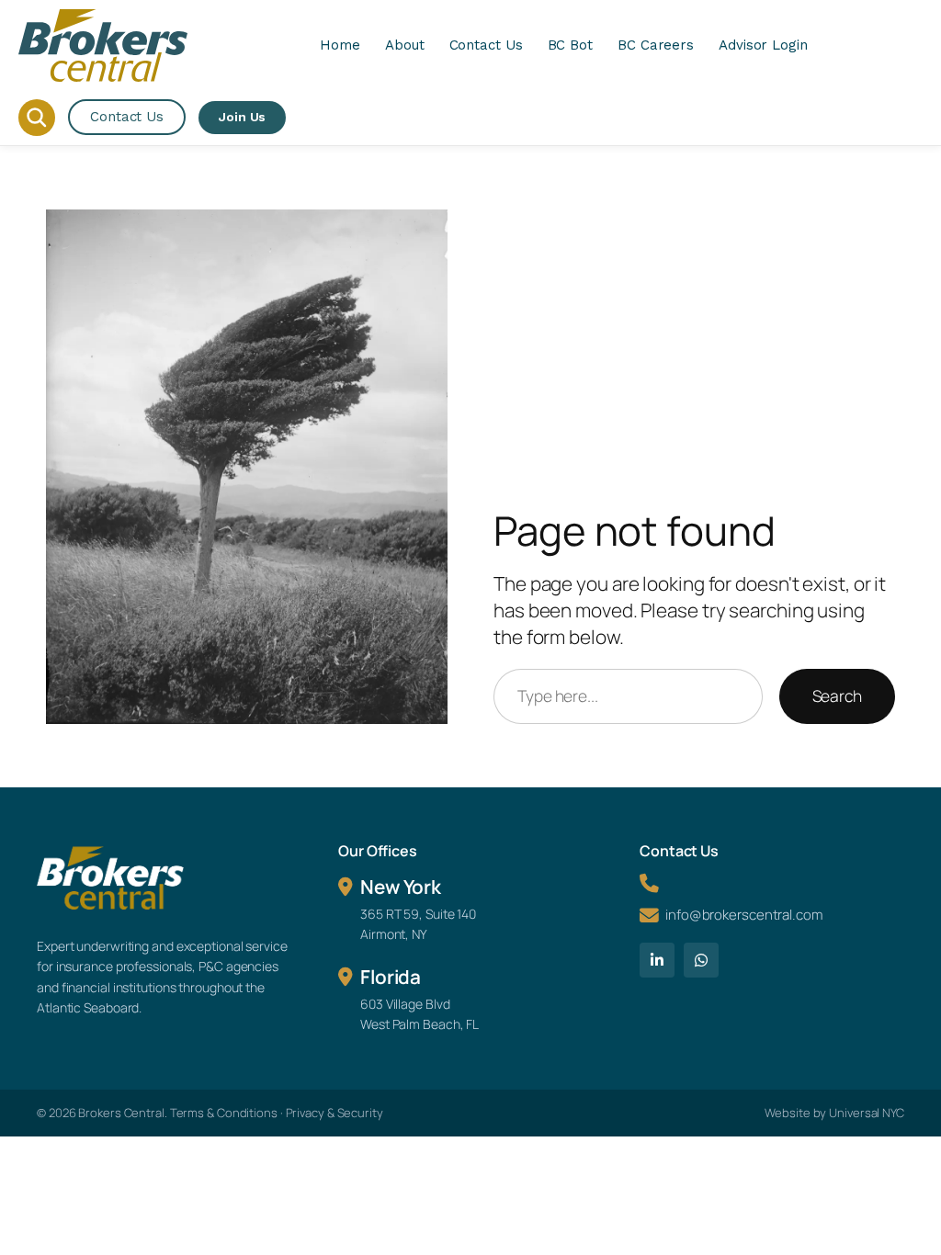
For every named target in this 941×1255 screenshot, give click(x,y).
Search (837, 695)
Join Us (242, 116)
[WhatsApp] (701, 960)
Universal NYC (866, 1112)
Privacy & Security (334, 1112)
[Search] (36, 117)
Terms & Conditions (224, 1112)
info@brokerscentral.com (743, 914)
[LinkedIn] (657, 960)
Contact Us (127, 116)
